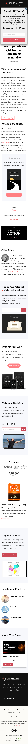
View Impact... (20, 725)
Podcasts (24, 709)
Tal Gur (12, 255)
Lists (14, 712)
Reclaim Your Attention (16, 607)
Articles (14, 709)
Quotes (7, 142)
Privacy (18, 712)
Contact (15, 716)
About (5, 709)
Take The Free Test (9, 555)
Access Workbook (14, 365)
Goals (9, 709)
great (11, 215)
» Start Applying (8, 118)
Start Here (9, 698)
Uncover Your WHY (12, 346)
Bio (3, 142)
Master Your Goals (11, 656)
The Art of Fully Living (16, 272)
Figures (10, 712)
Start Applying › (14, 219)
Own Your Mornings (15, 617)
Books (19, 709)
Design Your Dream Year (17, 596)
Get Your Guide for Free (14, 195)
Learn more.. (5, 519)
